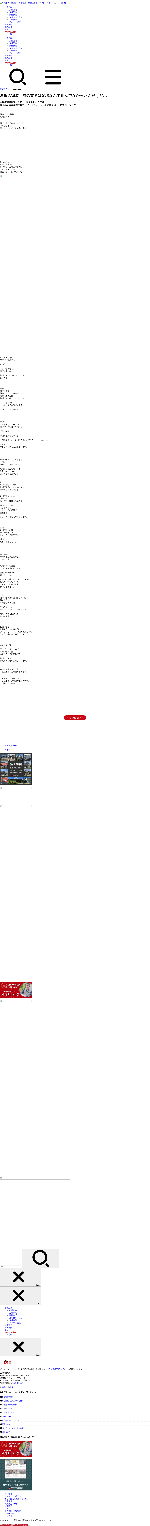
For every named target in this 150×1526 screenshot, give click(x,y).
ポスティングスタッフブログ (12, 1428)
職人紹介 (8, 27)
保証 (6, 29)
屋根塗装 (13, 12)
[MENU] (53, 85)
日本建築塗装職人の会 (56, 1369)
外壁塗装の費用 (8, 1408)
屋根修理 (13, 20)
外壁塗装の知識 (8, 1412)
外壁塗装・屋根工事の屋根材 (12, 1401)
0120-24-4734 (17, 1383)
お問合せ (8, 1516)
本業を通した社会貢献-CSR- (16, 1499)
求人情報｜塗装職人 (13, 1511)
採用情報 (8, 1501)
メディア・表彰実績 (13, 1496)
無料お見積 (7, 1416)
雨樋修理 (13, 15)
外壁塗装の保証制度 (10, 1405)
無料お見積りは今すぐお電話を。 (14, 1525)
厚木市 (7, 750)
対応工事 (8, 7)
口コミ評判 (6, 1432)
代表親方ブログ (6, 89)
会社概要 (8, 1494)
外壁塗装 (13, 10)
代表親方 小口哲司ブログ (11, 1420)
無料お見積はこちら (75, 718)
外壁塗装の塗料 (8, 1397)
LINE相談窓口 (11, 1514)
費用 (11, 34)
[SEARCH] (18, 85)
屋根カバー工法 (15, 17)
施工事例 (8, 24)
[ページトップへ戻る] (29, 1525)
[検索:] (11, 1266)
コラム (7, 1509)
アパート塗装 (15, 22)
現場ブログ (6, 1424)
